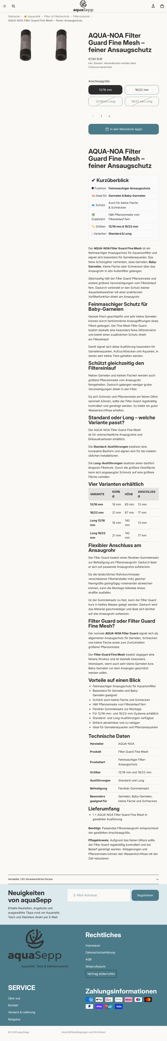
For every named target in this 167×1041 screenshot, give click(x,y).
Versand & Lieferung (21, 1012)
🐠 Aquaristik (32, 16)
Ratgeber (14, 1019)
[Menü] (4, 6)
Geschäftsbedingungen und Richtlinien (83, 1032)
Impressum (93, 945)
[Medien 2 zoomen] (61, 45)
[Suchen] (13, 6)
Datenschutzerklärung (100, 952)
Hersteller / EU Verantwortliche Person (30, 879)
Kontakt (13, 1005)
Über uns (14, 998)
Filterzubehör (81, 16)
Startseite (14, 16)
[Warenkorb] (162, 6)
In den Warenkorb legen (126, 129)
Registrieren (145, 895)
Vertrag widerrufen (101, 974)
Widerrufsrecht (95, 966)
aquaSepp (23, 1032)
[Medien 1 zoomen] (25, 45)
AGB (88, 959)
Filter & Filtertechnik (56, 16)
